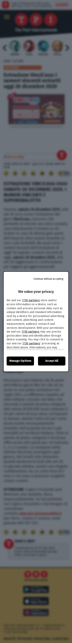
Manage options (20, 361)
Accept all (51, 361)
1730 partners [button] (31, 300)
